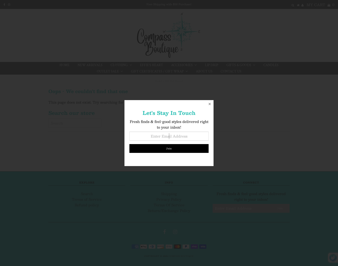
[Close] (210, 104)
